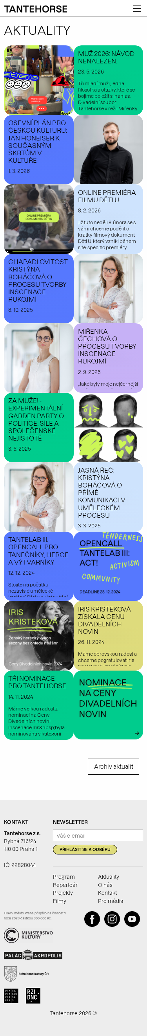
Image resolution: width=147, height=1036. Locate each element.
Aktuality (108, 877)
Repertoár (65, 885)
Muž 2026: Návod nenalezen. (106, 57)
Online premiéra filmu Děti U (107, 196)
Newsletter (70, 822)
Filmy (59, 901)
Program (64, 877)
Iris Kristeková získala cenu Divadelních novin (104, 620)
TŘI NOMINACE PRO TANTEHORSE (37, 682)
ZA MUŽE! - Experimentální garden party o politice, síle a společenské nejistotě (36, 419)
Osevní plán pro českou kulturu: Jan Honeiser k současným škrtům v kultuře (37, 141)
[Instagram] (113, 925)
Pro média (110, 901)
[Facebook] (93, 925)
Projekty (63, 893)
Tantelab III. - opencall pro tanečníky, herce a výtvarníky (38, 551)
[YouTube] (133, 925)
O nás (105, 885)
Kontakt (107, 893)
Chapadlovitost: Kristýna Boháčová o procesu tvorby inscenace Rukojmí (38, 280)
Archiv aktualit (113, 767)
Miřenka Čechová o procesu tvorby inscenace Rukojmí (107, 346)
